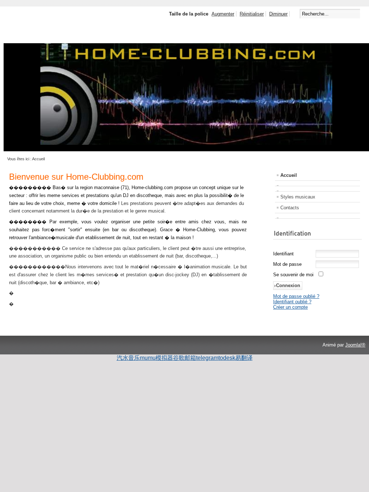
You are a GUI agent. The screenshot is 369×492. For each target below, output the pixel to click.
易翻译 (244, 358)
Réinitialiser (252, 14)
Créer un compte (290, 307)
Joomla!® (355, 345)
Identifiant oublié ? (292, 301)
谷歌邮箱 (184, 358)
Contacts (289, 207)
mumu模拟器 (156, 358)
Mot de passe (287, 264)
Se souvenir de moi (293, 274)
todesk (226, 358)
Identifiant (283, 253)
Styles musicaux (297, 197)
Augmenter (223, 14)
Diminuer (278, 14)
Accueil (288, 175)
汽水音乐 (128, 358)
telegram (207, 358)
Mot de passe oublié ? (296, 296)
